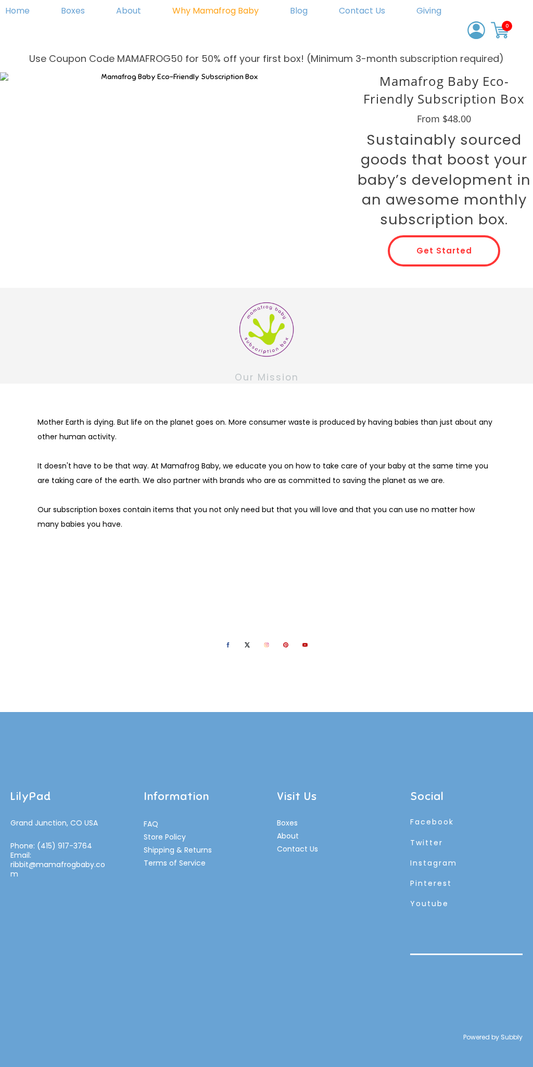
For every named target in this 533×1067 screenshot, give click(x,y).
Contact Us (362, 11)
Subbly (512, 1037)
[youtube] (305, 645)
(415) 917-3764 (64, 846)
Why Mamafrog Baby (215, 11)
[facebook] (228, 645)
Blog (299, 11)
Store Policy (165, 837)
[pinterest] (285, 645)
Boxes (73, 11)
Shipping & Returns (178, 850)
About (128, 11)
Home (17, 11)
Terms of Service (175, 863)
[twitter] (247, 645)
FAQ (151, 824)
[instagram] (266, 645)
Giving (428, 11)
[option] (175, 170)
